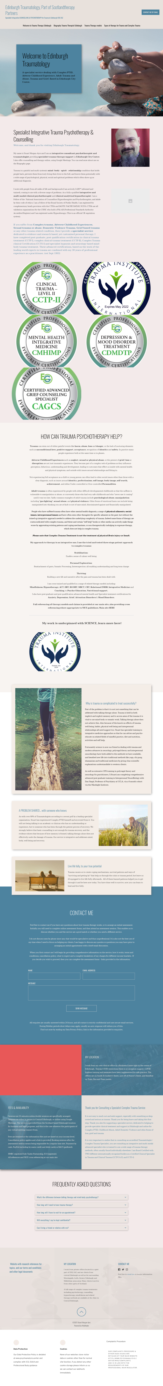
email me (130, 1274)
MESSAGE (32, 983)
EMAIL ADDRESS (89, 970)
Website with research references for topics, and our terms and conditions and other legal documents (26, 1267)
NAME (30, 970)
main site (54, 1157)
